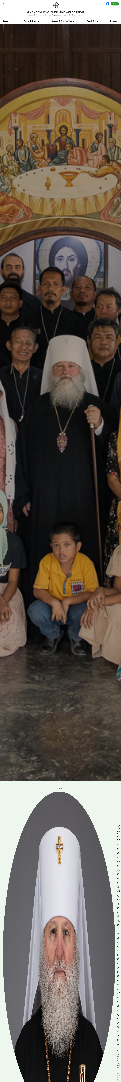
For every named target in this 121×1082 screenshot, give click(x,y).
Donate (113, 21)
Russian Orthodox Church (63, 21)
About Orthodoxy (32, 21)
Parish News (92, 21)
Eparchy (6, 21)
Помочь (115, 4)
